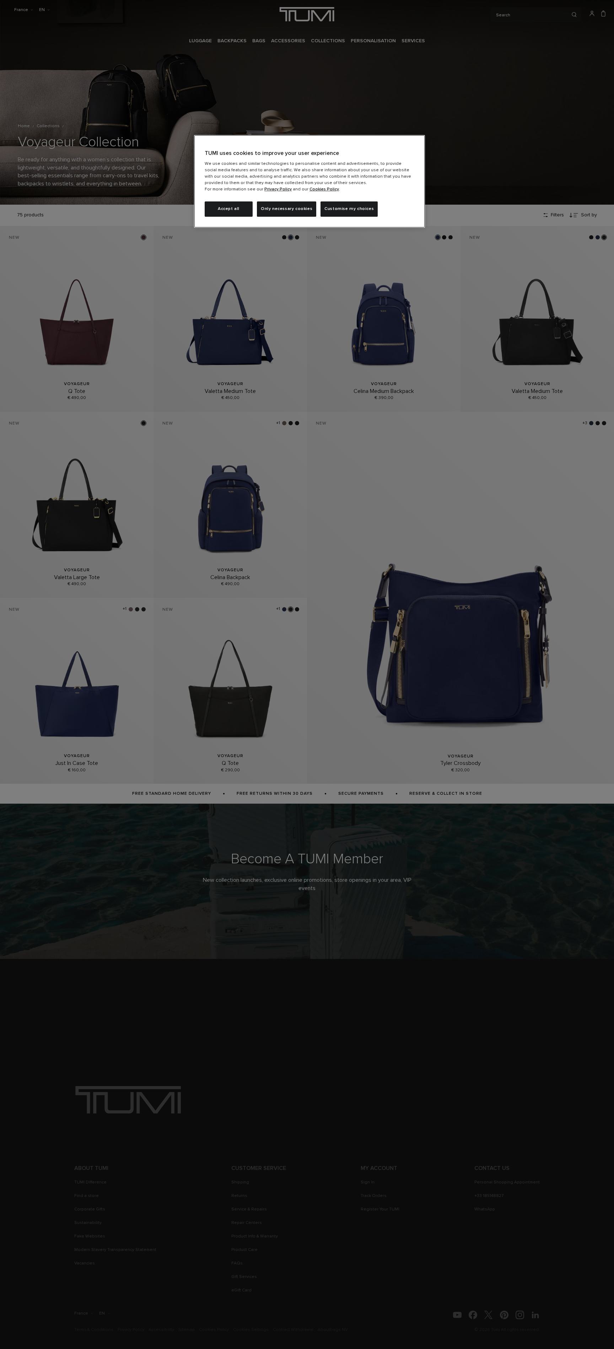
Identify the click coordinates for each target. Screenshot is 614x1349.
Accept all (228, 209)
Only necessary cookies (286, 209)
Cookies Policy (324, 189)
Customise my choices (349, 209)
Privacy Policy (278, 189)
